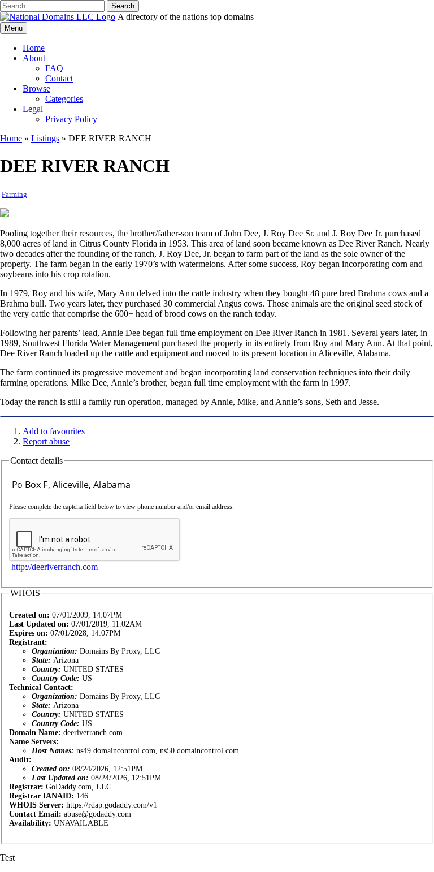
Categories (64, 98)
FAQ (54, 68)
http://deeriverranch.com (54, 567)
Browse (36, 88)
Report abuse (46, 441)
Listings (45, 138)
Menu (14, 28)
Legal (33, 109)
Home (34, 48)
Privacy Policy (71, 119)
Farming (14, 194)
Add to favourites (54, 431)
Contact (59, 78)
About (34, 58)
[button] (123, 6)
